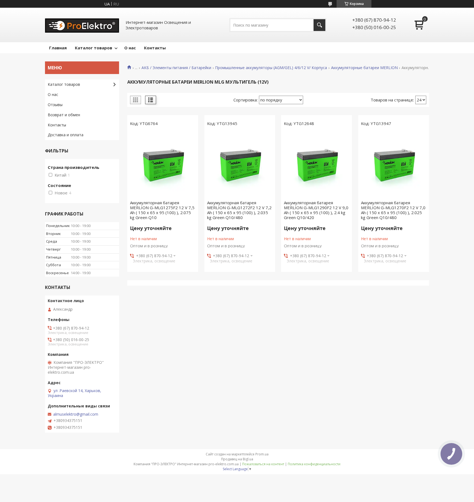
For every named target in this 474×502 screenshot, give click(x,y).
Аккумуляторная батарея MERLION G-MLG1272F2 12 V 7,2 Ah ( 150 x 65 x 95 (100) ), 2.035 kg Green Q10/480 (239, 210)
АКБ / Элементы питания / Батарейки (176, 67)
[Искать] (319, 25)
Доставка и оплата (65, 134)
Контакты (155, 47)
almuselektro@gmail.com (75, 414)
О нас (130, 47)
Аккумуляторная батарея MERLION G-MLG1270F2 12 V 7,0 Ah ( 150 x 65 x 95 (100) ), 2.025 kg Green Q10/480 (393, 210)
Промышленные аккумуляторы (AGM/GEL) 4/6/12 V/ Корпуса (271, 67)
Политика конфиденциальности (314, 464)
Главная (58, 47)
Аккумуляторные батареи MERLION (364, 67)
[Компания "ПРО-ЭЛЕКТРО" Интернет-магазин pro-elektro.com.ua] (82, 25)
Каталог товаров (93, 47)
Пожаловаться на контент (263, 464)
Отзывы (55, 104)
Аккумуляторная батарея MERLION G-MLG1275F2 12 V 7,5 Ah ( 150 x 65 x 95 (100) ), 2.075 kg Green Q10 (162, 210)
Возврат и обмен (64, 114)
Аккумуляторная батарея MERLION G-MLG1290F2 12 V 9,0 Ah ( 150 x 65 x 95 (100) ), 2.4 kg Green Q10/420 (316, 210)
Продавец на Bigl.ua (237, 459)
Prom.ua (262, 454)
